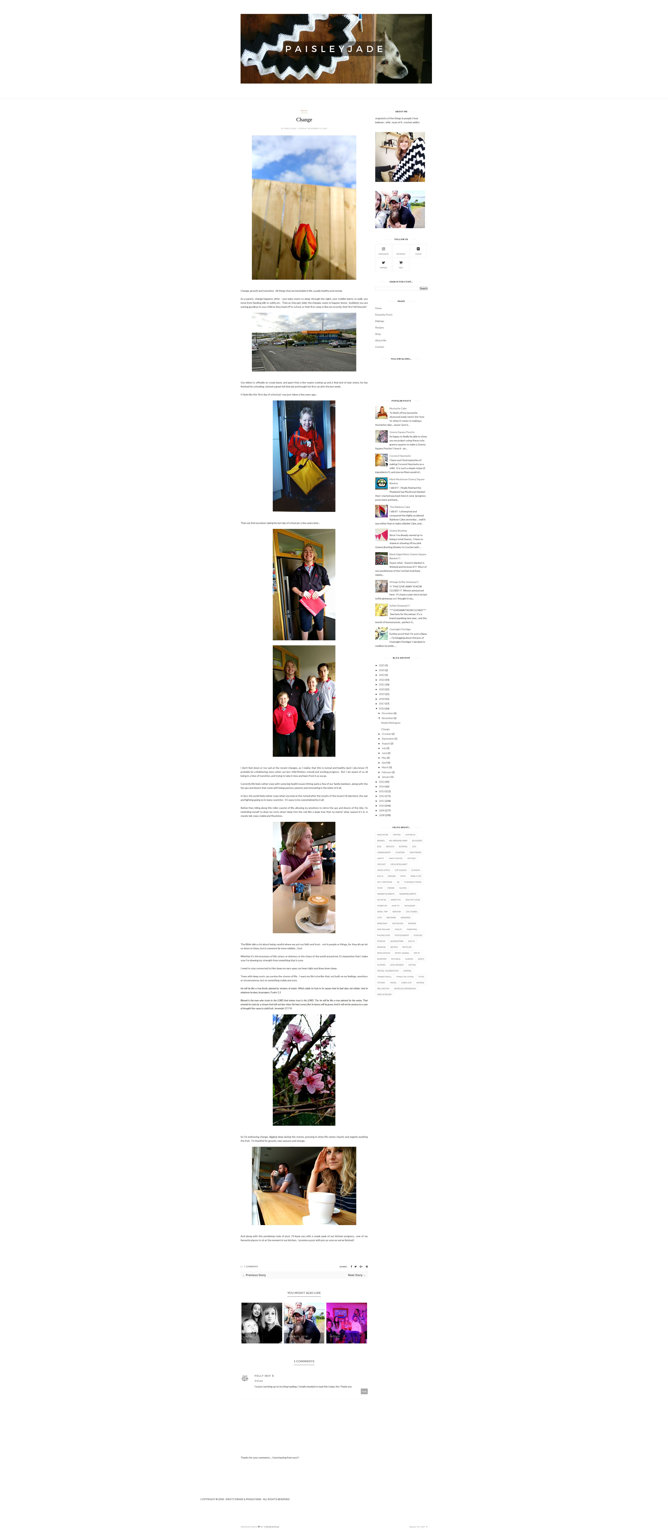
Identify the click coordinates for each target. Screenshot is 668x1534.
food (380, 888)
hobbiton (382, 905)
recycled (407, 947)
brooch (390, 846)
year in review (384, 994)
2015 (382, 781)
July (384, 748)
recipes (394, 947)
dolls (380, 876)
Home (378, 308)
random (381, 947)
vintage (420, 982)
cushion (415, 870)
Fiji (398, 882)
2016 (382, 708)
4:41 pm (259, 1380)
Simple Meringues (390, 722)
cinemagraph (384, 852)
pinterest (400, 254)
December (387, 713)
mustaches (397, 923)
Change (385, 729)
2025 (382, 665)
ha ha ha (381, 899)
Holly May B (264, 1375)
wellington (383, 988)
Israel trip (382, 911)
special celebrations (388, 970)
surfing (407, 970)
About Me (380, 340)
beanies (381, 840)
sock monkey (397, 964)
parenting (412, 929)
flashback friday (413, 882)
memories (406, 917)
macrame (391, 917)
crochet (381, 864)
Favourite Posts (383, 314)
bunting (403, 846)
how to (396, 905)
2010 (382, 805)
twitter (383, 268)
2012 (382, 795)
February (386, 772)
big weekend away (398, 840)
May (384, 757)
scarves (409, 959)
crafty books (396, 858)
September (388, 738)
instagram (384, 254)
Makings (379, 321)
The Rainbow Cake (399, 506)
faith (304, 110)
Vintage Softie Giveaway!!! (404, 581)
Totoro (381, 982)
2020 (382, 689)
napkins (412, 923)
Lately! (292, 1336)
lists (379, 917)
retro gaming (402, 953)
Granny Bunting (398, 530)
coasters (400, 852)
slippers (381, 964)
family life (415, 876)
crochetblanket (399, 864)
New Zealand (383, 929)
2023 (382, 674)
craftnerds (415, 852)
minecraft (382, 923)
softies (412, 964)
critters (411, 858)
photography (402, 935)
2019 (382, 694)
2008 (382, 815)
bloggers (417, 840)
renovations (383, 953)
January (386, 776)
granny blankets (386, 893)
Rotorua (395, 959)
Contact (379, 346)
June (384, 753)
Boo (379, 846)
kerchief (396, 911)
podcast (418, 935)
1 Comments (251, 1266)
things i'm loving (405, 976)
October (386, 733)
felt (401, 268)
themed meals (384, 976)
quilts (411, 941)
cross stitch (383, 870)
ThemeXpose (271, 1526)
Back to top (417, 1526)
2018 (382, 698)
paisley (398, 929)
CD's (414, 846)
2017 (382, 703)
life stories (412, 911)
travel (393, 982)
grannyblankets (407, 893)
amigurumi (382, 834)
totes (421, 976)
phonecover (383, 935)
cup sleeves (401, 870)
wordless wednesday (405, 988)
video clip (406, 982)
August (386, 743)
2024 (382, 670)
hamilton (396, 899)
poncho (381, 941)
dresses (392, 876)
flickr (418, 254)
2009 (382, 810)
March (385, 767)
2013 (382, 791)
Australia (410, 834)
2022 (382, 679)
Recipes (379, 327)
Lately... (335, 1336)
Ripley (417, 953)
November (387, 718)
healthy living (412, 899)
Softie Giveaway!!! (399, 605)
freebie (391, 888)
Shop (378, 333)
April (384, 762)
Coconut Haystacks (400, 455)
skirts (421, 959)
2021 (382, 684)
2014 (382, 786)
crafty (380, 858)
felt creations (384, 882)
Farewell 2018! (255, 1336)
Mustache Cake (398, 408)
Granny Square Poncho (402, 432)
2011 (382, 800)
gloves (403, 888)
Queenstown (396, 941)
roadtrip (382, 959)
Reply (364, 1391)
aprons (397, 834)
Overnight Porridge (400, 629)
